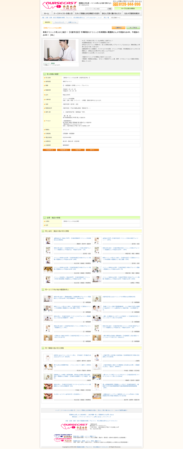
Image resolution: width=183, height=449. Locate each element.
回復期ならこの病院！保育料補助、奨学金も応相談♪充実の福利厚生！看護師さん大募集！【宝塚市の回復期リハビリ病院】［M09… (72, 376)
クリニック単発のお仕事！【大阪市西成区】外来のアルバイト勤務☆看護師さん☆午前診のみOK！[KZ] (72, 268)
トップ (57, 410)
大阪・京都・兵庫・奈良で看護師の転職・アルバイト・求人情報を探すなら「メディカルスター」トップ (71, 17)
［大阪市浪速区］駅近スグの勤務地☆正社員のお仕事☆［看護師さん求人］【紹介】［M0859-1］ (121, 365)
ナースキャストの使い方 (62, 13)
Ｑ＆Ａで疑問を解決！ (132, 13)
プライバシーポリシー (85, 417)
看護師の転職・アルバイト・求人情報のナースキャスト (93, 447)
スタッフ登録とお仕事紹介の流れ (87, 13)
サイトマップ (107, 417)
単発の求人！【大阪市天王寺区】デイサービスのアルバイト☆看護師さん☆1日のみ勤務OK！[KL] (72, 385)
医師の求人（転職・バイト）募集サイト (84, 436)
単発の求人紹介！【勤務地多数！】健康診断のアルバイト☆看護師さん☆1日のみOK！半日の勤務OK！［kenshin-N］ (72, 297)
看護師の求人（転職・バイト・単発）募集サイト (87, 441)
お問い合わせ (97, 417)
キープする (133, 27)
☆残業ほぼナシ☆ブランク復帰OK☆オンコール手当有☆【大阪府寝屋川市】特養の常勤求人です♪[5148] (121, 395)
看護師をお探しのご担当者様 (77, 414)
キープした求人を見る (128, 8)
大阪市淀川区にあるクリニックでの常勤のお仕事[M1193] (119, 296)
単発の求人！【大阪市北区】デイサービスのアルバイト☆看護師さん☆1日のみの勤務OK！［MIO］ (72, 317)
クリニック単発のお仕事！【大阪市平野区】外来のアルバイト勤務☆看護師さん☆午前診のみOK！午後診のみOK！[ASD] (121, 278)
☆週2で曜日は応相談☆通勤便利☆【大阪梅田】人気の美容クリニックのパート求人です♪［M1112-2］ (121, 336)
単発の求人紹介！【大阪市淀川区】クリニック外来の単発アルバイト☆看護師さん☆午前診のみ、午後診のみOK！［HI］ (72, 248)
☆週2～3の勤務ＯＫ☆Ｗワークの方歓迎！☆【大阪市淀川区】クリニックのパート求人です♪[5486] (121, 317)
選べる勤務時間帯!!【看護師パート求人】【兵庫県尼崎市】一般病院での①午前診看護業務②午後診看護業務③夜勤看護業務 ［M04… (121, 386)
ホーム (46, 13)
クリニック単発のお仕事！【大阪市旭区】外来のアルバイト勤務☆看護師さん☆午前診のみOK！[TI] (121, 268)
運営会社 (74, 417)
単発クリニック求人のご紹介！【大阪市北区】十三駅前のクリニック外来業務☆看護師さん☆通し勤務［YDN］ (121, 258)
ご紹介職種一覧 (92, 414)
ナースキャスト (59, 6)
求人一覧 (106, 17)
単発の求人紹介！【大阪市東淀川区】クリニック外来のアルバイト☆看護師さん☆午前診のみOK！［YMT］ (121, 248)
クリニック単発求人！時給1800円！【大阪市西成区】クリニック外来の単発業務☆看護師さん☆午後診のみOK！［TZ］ (72, 278)
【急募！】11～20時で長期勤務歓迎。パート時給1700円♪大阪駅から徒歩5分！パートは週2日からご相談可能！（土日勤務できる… (121, 308)
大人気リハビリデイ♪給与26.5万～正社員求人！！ (68, 394)
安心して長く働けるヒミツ (111, 13)
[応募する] (118, 27)
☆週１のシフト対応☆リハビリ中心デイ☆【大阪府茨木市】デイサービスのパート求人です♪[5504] (121, 375)
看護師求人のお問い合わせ (106, 414)
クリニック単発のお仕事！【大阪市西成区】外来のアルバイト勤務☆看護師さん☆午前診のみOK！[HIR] (72, 258)
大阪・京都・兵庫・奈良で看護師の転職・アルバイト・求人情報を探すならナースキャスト (91, 421)
